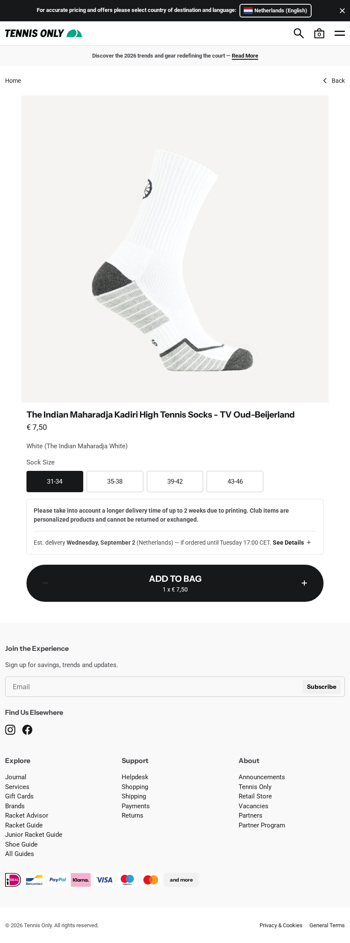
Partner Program (262, 825)
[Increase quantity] (304, 583)
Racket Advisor (26, 815)
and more (181, 879)
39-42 (185, 481)
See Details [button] (288, 542)
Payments (136, 806)
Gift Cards (19, 796)
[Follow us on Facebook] (27, 730)
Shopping (135, 787)
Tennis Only (255, 787)
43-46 (245, 481)
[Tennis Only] (43, 33)
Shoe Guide (21, 844)
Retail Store (255, 796)
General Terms (327, 925)
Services (17, 787)
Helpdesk (135, 777)
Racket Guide (24, 825)
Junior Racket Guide (33, 835)
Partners (250, 815)
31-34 (65, 481)
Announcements (262, 777)
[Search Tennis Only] (299, 33)
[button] (319, 33)
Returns (132, 815)
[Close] (340, 10)
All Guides (19, 854)
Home (13, 80)
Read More (245, 55)
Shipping (134, 796)
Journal (15, 777)
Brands (15, 806)
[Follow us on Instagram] (10, 730)
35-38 (125, 481)
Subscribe (321, 687)
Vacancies (253, 806)
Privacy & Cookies (281, 925)
